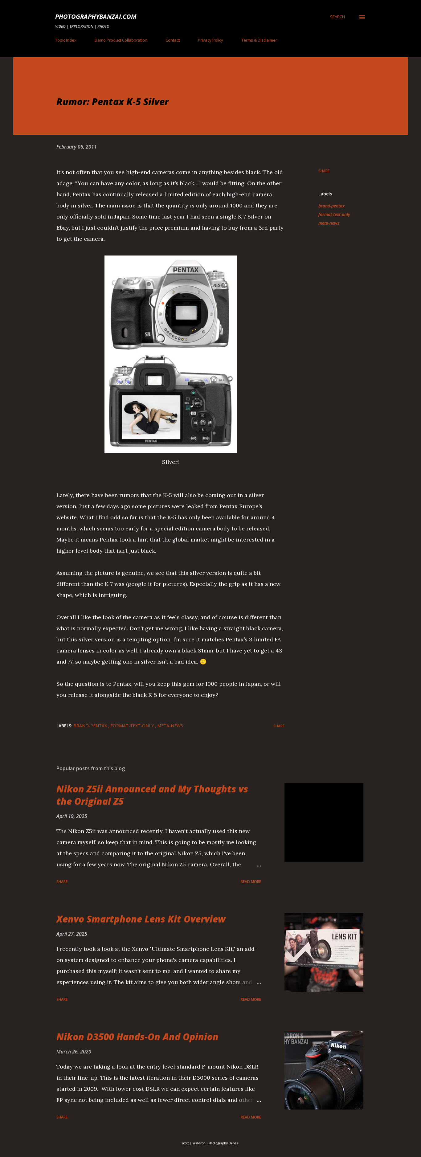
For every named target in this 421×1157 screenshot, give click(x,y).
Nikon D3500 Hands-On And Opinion (137, 1036)
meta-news (328, 223)
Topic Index (65, 40)
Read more (251, 881)
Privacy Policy (210, 40)
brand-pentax (331, 206)
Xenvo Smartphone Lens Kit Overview (141, 919)
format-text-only (334, 214)
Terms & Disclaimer (259, 40)
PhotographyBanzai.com (96, 16)
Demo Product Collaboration (121, 40)
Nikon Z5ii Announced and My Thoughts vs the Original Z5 (152, 795)
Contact (173, 40)
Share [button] (323, 171)
